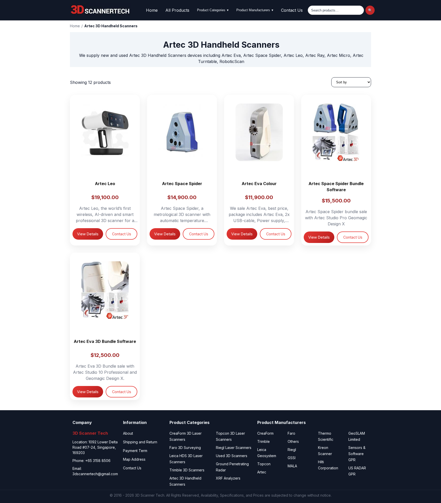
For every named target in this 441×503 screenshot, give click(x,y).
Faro (291, 433)
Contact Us (292, 10)
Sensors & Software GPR (356, 453)
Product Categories (213, 10)
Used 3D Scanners (231, 456)
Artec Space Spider (182, 183)
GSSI (292, 458)
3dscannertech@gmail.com (95, 474)
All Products (177, 10)
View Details (88, 234)
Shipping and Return (140, 442)
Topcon (264, 464)
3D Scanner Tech (149, 495)
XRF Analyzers (228, 478)
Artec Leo (105, 183)
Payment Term (135, 450)
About (128, 433)
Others (293, 441)
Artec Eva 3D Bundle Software (105, 341)
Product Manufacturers (254, 10)
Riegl (292, 449)
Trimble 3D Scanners (186, 470)
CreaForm (265, 433)
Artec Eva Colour (259, 183)
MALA (292, 466)
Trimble (263, 441)
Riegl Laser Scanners (233, 447)
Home (152, 10)
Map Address (134, 459)
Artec (261, 472)
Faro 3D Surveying (185, 447)
